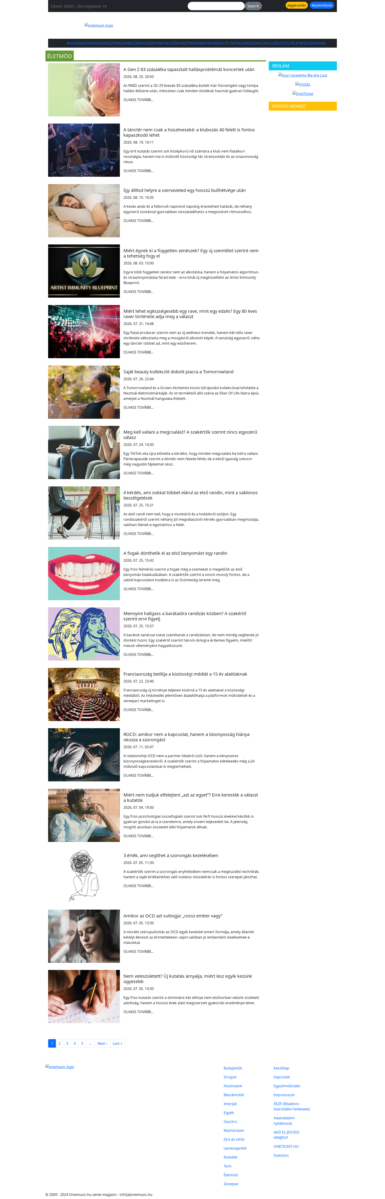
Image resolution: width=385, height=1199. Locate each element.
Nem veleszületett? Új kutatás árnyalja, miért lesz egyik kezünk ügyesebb (187, 978)
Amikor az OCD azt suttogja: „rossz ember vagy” (172, 916)
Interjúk (159, 43)
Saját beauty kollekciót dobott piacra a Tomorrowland (178, 372)
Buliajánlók (78, 43)
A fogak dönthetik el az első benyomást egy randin (175, 553)
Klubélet (275, 43)
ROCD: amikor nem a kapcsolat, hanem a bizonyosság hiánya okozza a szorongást (186, 737)
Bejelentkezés (322, 5)
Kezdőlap (281, 1068)
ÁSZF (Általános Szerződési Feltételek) (292, 1106)
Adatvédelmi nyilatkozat (284, 1121)
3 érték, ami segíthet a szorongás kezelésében (170, 855)
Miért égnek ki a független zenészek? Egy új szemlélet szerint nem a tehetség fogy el (191, 253)
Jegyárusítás (297, 5)
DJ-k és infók (228, 43)
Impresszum (284, 1094)
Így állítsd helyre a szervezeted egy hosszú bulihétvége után (184, 190)
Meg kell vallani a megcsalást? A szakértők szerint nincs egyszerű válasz (190, 434)
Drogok (97, 43)
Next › (102, 1043)
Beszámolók (139, 43)
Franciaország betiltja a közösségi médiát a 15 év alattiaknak (185, 674)
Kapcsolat (282, 1077)
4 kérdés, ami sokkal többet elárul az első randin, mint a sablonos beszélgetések (190, 495)
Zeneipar (317, 43)
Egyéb (172, 43)
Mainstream (205, 43)
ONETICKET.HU (286, 1146)
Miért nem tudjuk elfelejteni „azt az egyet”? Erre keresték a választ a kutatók (190, 797)
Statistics (281, 1155)
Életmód (300, 43)
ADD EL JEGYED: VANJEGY (287, 1135)
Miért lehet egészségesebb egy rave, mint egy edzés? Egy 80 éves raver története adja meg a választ (190, 313)
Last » (117, 1043)
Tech (287, 43)
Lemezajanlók (253, 43)
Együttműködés (287, 1085)
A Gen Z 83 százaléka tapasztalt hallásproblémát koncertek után (188, 69)
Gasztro (186, 43)
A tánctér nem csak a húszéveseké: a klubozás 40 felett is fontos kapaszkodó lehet (189, 132)
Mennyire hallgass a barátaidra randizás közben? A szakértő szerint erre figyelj (184, 616)
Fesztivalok (116, 43)
